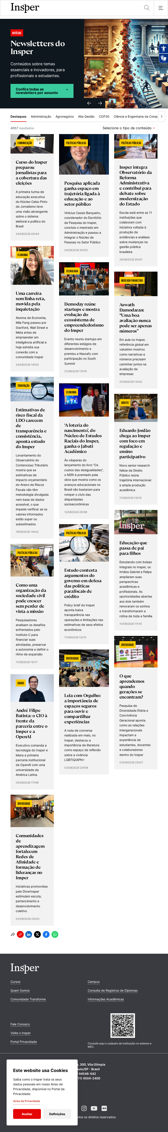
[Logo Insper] (24, 972)
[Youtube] (94, 1112)
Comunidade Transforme (28, 999)
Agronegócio (65, 116)
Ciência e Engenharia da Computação (141, 116)
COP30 (104, 116)
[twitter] (37, 934)
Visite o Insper (20, 1033)
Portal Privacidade (23, 1042)
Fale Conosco (20, 1024)
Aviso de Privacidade (26, 1101)
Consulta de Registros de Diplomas (113, 990)
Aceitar (27, 1114)
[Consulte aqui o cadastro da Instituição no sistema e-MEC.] (122, 1026)
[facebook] (46, 934)
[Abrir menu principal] (161, 8)
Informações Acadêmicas (106, 999)
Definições (57, 1114)
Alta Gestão (86, 116)
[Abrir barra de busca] (146, 8)
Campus (94, 981)
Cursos (15, 981)
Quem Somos (20, 990)
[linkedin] (28, 934)
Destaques (18, 116)
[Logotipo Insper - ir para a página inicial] (25, 8)
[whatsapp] (54, 934)
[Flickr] (104, 1112)
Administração (41, 116)
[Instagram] (84, 1112)
